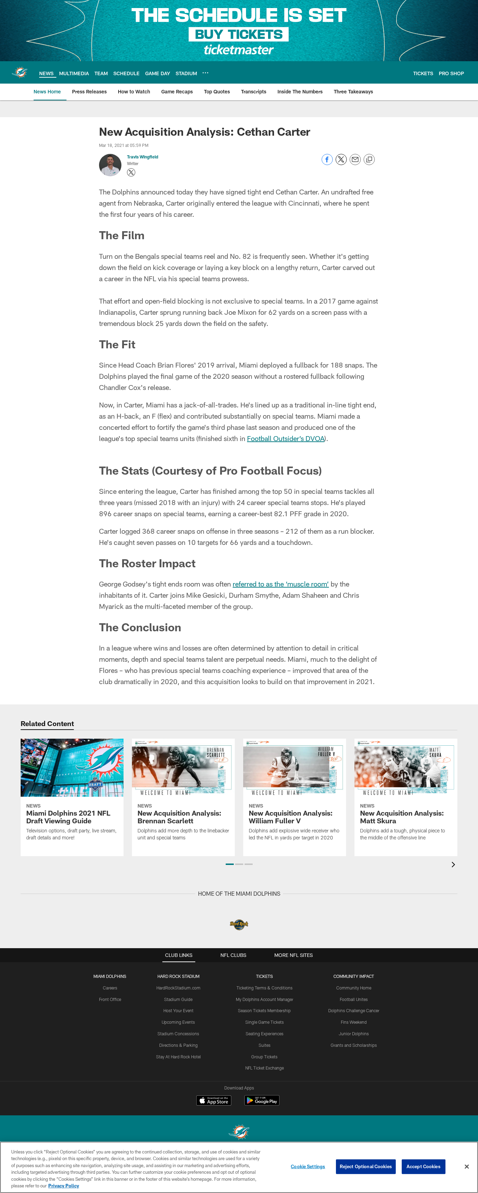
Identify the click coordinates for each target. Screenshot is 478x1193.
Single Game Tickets (264, 1022)
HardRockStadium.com (178, 987)
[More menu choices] (205, 73)
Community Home (353, 987)
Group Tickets (264, 1056)
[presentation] (454, 865)
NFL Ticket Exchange (264, 1067)
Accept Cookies (424, 1166)
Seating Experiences (264, 1033)
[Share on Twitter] (341, 163)
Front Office (110, 999)
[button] (229, 864)
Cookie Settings (308, 1166)
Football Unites (354, 999)
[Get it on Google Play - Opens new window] (262, 1104)
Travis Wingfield (142, 156)
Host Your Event (178, 1010)
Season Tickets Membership (264, 1010)
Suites (264, 1045)
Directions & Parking (178, 1045)
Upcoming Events (178, 1022)
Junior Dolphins (354, 1033)
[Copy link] (369, 160)
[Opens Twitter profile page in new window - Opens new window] (131, 172)
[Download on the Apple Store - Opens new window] (214, 1101)
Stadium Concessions (178, 1033)
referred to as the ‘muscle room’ (281, 584)
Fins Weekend (354, 1022)
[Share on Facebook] (327, 163)
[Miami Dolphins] (239, 1133)
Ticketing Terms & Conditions (265, 987)
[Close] (467, 1166)
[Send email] (355, 163)
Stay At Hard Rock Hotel (178, 1056)
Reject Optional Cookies (366, 1166)
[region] (239, 1167)
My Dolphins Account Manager (264, 999)
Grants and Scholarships (354, 1045)
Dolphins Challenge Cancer (353, 1010)
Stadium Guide (178, 999)
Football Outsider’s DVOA (285, 438)
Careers (110, 987)
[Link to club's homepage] (19, 72)
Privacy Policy (63, 1185)
